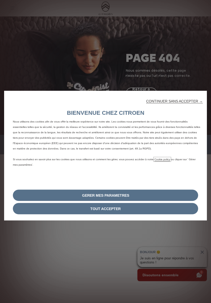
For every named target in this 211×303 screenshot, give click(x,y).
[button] (174, 101)
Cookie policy (162, 159)
